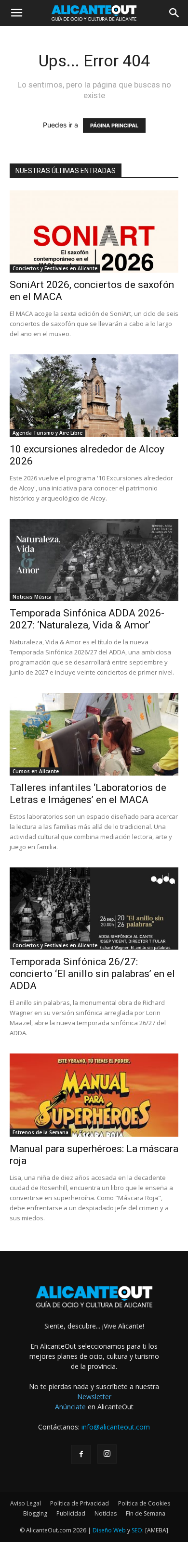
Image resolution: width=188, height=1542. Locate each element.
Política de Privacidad (79, 1503)
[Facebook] (81, 1454)
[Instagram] (107, 1454)
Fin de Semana (145, 1513)
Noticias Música (32, 596)
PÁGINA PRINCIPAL (114, 125)
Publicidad (70, 1513)
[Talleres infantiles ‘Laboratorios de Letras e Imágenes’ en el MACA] (94, 734)
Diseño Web (109, 1530)
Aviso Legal (25, 1503)
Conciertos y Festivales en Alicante (55, 268)
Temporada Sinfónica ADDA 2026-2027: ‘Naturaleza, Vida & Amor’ (87, 619)
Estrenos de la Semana (40, 1132)
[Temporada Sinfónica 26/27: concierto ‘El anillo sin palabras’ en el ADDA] (94, 908)
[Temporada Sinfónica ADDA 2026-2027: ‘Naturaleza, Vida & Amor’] (94, 560)
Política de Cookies (144, 1503)
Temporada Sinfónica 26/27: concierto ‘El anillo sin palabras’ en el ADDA (92, 973)
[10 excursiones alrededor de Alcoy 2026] (94, 395)
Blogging (35, 1513)
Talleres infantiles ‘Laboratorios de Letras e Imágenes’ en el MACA (88, 793)
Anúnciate (70, 1406)
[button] (16, 13)
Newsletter (94, 1396)
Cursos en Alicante (36, 771)
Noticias (105, 1513)
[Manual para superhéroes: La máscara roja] (94, 1095)
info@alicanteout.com (115, 1426)
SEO (137, 1530)
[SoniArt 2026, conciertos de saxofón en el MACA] (94, 231)
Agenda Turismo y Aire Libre (47, 432)
